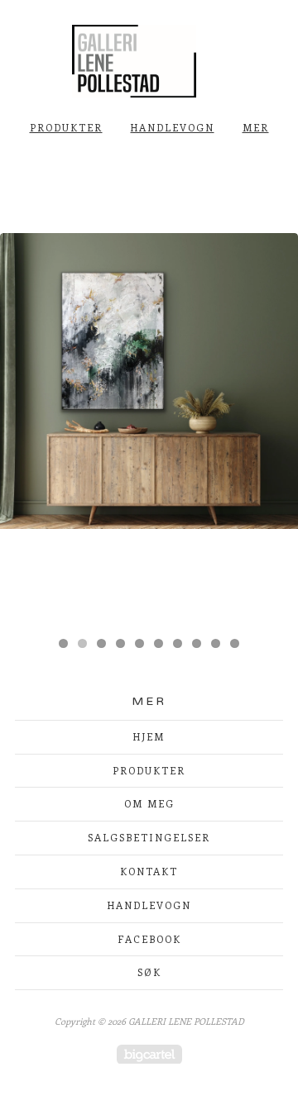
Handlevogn (172, 127)
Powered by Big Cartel (149, 1054)
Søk (149, 972)
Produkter (66, 127)
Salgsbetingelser (149, 837)
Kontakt (149, 871)
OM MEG (149, 803)
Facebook (149, 938)
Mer (256, 127)
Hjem (149, 736)
